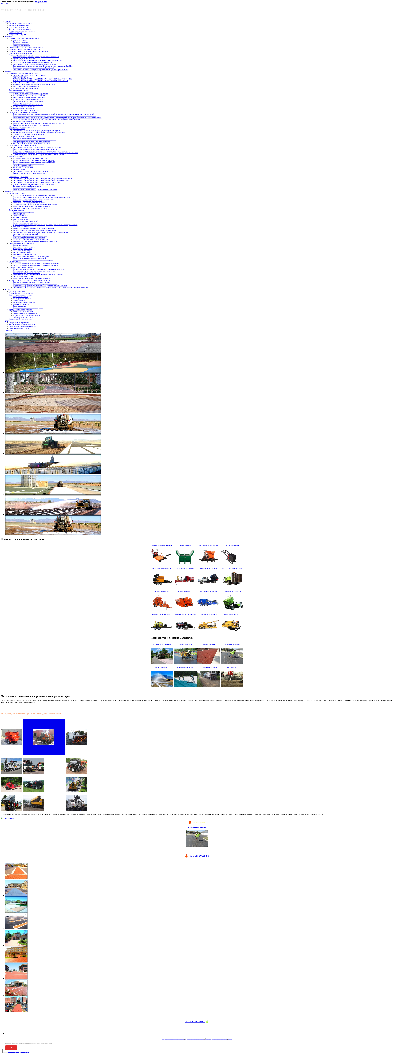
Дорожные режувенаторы (162, 644)
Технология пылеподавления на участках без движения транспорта (36, 263)
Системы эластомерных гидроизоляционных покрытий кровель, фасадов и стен (41, 232)
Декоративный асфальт (17, 129)
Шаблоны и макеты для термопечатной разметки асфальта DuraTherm (37, 60)
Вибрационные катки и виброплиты (26, 86)
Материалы (9, 36)
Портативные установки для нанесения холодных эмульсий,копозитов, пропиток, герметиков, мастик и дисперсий (53, 114)
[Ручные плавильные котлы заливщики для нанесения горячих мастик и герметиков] (232, 564)
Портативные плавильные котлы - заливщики (29, 97)
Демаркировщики (19, 306)
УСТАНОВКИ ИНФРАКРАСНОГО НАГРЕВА (29, 75)
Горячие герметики (20, 40)
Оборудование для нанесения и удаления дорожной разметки (34, 64)
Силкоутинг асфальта (16, 210)
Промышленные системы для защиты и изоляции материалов (34, 230)
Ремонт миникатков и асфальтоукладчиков (28, 308)
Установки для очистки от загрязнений (26, 110)
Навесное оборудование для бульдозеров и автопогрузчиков (34, 84)
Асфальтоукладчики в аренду (23, 317)
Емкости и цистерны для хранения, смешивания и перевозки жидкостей (38, 123)
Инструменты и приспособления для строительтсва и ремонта (35, 190)
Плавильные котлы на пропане (24, 106)
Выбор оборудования (20, 219)
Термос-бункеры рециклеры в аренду (26, 313)
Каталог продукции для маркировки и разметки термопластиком (36, 57)
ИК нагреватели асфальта (22, 298)
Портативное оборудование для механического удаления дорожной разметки (40, 151)
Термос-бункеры (19, 300)
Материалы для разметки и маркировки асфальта (30, 236)
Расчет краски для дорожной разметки (26, 273)
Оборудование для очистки (18, 177)
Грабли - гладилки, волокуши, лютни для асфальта (30, 158)
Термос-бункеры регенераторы (20, 29)
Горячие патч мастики (21, 44)
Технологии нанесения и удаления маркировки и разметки (29, 280)
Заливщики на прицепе (208, 614)
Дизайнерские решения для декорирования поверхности (33, 199)
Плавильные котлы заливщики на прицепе (28, 99)
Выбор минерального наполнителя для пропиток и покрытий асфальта (38, 274)
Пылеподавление (15, 262)
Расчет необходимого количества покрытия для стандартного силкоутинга (39, 269)
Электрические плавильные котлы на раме (28, 105)
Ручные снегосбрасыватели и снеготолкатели (29, 173)
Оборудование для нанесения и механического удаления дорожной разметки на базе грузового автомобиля (50, 287)
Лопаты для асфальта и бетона (23, 167)
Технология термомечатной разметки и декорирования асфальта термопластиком (41, 197)
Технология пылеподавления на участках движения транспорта (35, 265)
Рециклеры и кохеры (20, 297)
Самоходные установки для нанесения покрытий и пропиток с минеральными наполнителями (46, 119)
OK (11, 1047)
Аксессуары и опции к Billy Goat (24, 188)
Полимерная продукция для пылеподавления (29, 238)
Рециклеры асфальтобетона (18, 27)
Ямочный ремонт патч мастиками (21, 293)
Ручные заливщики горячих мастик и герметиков (30, 94)
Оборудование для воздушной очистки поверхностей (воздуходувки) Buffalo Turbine (42, 178)
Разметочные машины (21, 304)
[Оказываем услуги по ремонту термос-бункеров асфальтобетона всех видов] (11, 810)
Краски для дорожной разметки (24, 58)
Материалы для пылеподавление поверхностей (29, 258)
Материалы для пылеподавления (20, 53)
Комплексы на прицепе (185, 568)
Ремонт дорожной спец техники (20, 295)
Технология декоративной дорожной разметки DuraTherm (33, 62)
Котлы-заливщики (232, 545)
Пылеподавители (161, 667)
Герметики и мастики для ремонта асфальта (24, 38)
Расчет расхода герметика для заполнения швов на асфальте (34, 271)
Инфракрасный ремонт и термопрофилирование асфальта (33, 228)
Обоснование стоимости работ (24, 276)
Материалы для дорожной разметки (21, 55)
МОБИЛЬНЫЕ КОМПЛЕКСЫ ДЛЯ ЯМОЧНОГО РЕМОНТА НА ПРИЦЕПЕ (40, 81)
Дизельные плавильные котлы (23, 108)
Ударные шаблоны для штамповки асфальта (28, 134)
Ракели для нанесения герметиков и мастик (28, 164)
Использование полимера (22, 252)
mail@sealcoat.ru (41, 2)
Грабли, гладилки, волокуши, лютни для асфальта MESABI (34, 162)
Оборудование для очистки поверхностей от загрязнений (33, 171)
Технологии (9, 191)
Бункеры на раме (184, 591)
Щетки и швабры (19, 169)
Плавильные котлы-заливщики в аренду (27, 315)
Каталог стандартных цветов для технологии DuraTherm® (33, 68)
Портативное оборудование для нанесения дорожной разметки (35, 149)
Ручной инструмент (16, 156)
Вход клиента (5, 3)
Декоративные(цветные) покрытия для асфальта (30, 208)
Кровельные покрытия (185, 667)
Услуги (7, 289)
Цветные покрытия (208, 644)
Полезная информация (17, 291)
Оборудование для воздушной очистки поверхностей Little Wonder (36, 182)
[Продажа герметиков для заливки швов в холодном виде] (197, 846)
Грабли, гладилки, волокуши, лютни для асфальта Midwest (33, 160)
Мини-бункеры (185, 545)
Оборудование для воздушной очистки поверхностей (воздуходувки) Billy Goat (41, 180)
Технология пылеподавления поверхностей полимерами (33, 260)
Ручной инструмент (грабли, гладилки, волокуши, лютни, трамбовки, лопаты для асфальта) (45, 225)
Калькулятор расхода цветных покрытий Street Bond (31, 142)
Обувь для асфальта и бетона (23, 166)
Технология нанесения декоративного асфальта (29, 138)
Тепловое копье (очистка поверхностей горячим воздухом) (33, 184)
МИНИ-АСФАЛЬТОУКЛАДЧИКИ (25, 82)
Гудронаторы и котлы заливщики (24, 302)
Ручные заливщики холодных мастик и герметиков (31, 125)
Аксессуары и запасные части (23, 121)
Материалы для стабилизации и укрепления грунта (31, 239)
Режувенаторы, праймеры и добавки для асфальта (26, 47)
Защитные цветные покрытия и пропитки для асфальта (28, 51)
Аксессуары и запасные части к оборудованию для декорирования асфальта (39, 132)
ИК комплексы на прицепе (208, 545)
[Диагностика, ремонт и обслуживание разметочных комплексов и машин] (11, 773)
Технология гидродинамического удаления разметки (31, 282)
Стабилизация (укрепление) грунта (21, 243)
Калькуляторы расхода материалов (21, 267)
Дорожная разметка (20, 217)
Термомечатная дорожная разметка (25, 223)
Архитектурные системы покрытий (25, 234)
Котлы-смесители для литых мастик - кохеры (29, 95)
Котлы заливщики (15, 33)
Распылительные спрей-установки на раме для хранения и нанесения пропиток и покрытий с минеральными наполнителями (57, 118)
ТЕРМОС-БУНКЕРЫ (20, 77)
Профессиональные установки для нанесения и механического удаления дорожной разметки (45, 153)
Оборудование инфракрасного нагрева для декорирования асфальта (37, 130)
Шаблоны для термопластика (23, 136)
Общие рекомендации (21, 245)
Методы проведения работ (22, 249)
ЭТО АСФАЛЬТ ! (195, 1021)
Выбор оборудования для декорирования (27, 201)
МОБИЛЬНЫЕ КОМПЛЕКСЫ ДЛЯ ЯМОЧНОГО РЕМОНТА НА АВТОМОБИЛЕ (42, 79)
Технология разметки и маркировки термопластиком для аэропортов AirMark (40, 70)
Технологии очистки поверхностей (25, 221)
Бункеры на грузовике (233, 591)
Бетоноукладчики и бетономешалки (25, 88)
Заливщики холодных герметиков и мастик (28, 101)
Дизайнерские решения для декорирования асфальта (31, 143)
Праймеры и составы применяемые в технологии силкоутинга (35, 241)
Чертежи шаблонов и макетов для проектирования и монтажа (34, 140)
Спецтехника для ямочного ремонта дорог (24, 73)
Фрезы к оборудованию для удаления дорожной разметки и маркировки (38, 154)
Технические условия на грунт (24, 247)
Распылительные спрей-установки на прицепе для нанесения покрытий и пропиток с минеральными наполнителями (54, 116)
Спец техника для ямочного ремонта (22, 31)
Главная (7, 22)
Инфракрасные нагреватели (19, 25)
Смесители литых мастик (208, 591)
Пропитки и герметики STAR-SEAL (22, 23)
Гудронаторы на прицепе (22, 103)
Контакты (8, 330)
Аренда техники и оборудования (20, 310)
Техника (8, 71)
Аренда (7, 321)
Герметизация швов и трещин (23, 212)
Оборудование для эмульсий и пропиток (23, 112)
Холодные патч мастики (21, 46)
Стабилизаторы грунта (209, 667)
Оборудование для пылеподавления (21, 127)
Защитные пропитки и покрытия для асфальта (25, 49)
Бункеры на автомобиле (208, 568)
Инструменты (231, 667)
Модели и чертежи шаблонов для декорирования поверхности (35, 204)
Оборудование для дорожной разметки (22, 145)
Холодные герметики (20, 42)
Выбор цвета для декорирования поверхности (29, 202)
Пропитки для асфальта (185, 644)
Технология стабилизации (22, 250)
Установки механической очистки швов (27, 186)
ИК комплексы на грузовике (232, 568)
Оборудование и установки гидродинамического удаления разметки (37, 147)
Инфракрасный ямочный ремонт (20, 319)
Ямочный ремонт (19, 214)
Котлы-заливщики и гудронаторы (21, 92)
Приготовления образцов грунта (24, 254)
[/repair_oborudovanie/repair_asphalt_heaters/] (76, 744)
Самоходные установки (231, 614)
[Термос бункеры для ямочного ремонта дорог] (208, 564)
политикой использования (37, 1043)
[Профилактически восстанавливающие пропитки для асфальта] (162, 663)
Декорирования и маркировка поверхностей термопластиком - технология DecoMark (43, 66)
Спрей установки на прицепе (185, 614)
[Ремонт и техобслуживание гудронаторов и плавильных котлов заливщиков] (76, 773)
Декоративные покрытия (17, 34)
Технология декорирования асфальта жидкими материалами (34, 195)
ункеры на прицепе (162, 591)
